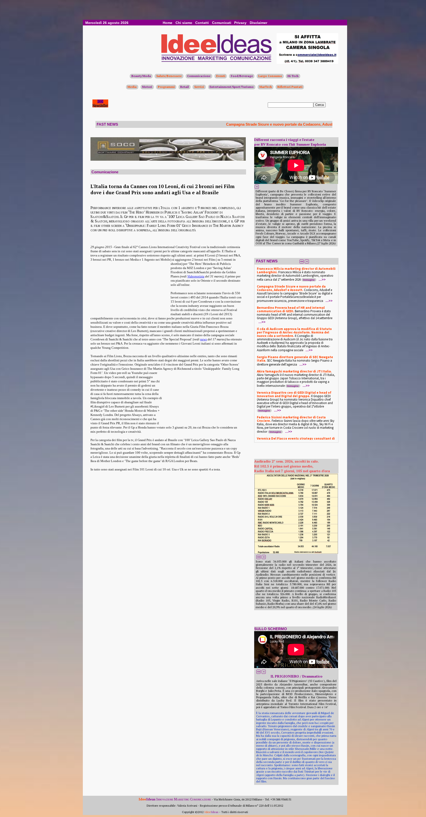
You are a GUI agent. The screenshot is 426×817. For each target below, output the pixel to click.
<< (301, 261)
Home (167, 23)
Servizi (199, 87)
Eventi (220, 76)
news (203, 339)
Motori (147, 87)
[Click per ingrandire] (296, 513)
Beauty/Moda (141, 76)
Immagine (309, 279)
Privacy (240, 23)
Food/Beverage (242, 76)
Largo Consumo (270, 76)
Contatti (202, 23)
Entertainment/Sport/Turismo (232, 87)
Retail (184, 87)
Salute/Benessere (169, 76)
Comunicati (221, 23)
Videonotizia (195, 276)
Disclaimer (258, 23)
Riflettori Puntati (289, 87)
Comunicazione (199, 76)
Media (132, 87)
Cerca (319, 105)
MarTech (265, 87)
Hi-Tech (293, 76)
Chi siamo (184, 23)
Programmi (166, 87)
